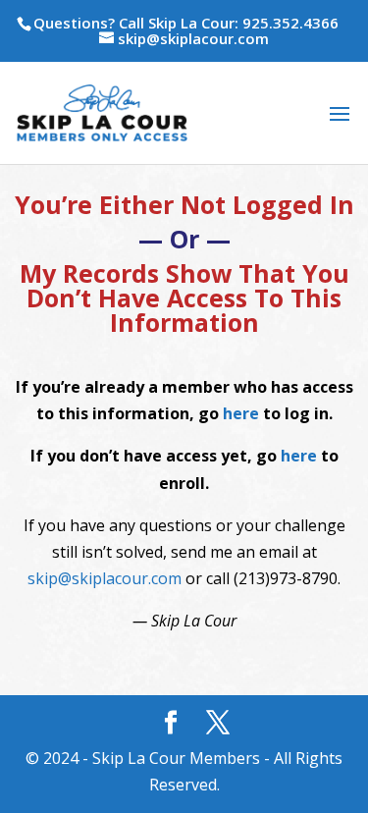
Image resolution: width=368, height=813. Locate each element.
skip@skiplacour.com (104, 578)
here (241, 413)
